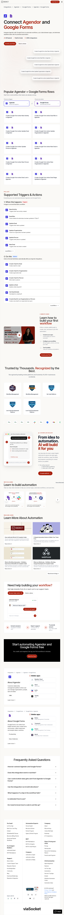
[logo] (6, 1)
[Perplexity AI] (14, 898)
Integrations (7, 7)
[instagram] (28, 894)
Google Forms (26, 7)
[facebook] (32, 894)
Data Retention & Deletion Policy (50, 892)
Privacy (46, 890)
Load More (8, 251)
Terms (50, 890)
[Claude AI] (11, 898)
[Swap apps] (32, 103)
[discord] (34, 898)
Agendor (16, 7)
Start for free (32, 656)
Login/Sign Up (55, 1)
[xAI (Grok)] (17, 898)
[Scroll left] (6, 500)
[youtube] (30, 898)
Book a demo (22, 43)
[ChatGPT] (8, 898)
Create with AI (44, 473)
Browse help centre (14, 593)
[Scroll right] (58, 500)
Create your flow (10, 43)
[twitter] (35, 894)
